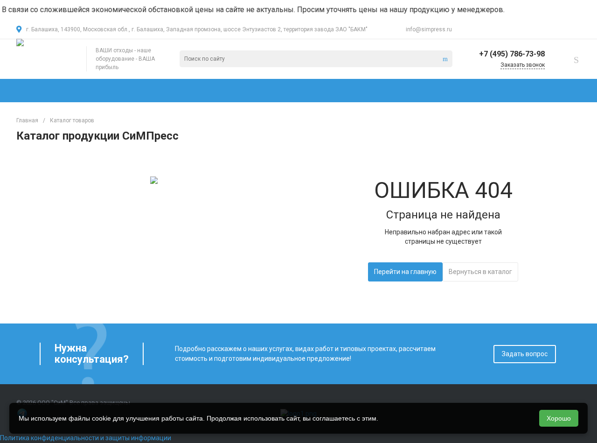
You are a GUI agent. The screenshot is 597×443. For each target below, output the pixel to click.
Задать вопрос (525, 354)
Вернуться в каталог (480, 271)
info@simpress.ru (429, 29)
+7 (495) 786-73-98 (512, 53)
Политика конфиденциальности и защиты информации (85, 438)
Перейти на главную (405, 271)
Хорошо (559, 418)
